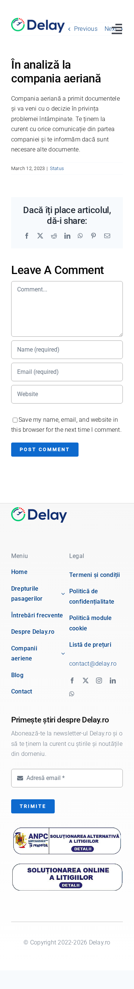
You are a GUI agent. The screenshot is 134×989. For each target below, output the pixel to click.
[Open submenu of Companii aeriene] (61, 653)
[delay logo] (39, 509)
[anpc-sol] (67, 863)
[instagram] (99, 680)
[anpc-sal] (67, 829)
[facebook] (72, 680)
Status (57, 168)
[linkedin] (113, 680)
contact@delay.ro (93, 663)
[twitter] (86, 680)
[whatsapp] (71, 694)
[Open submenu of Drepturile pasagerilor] (61, 594)
